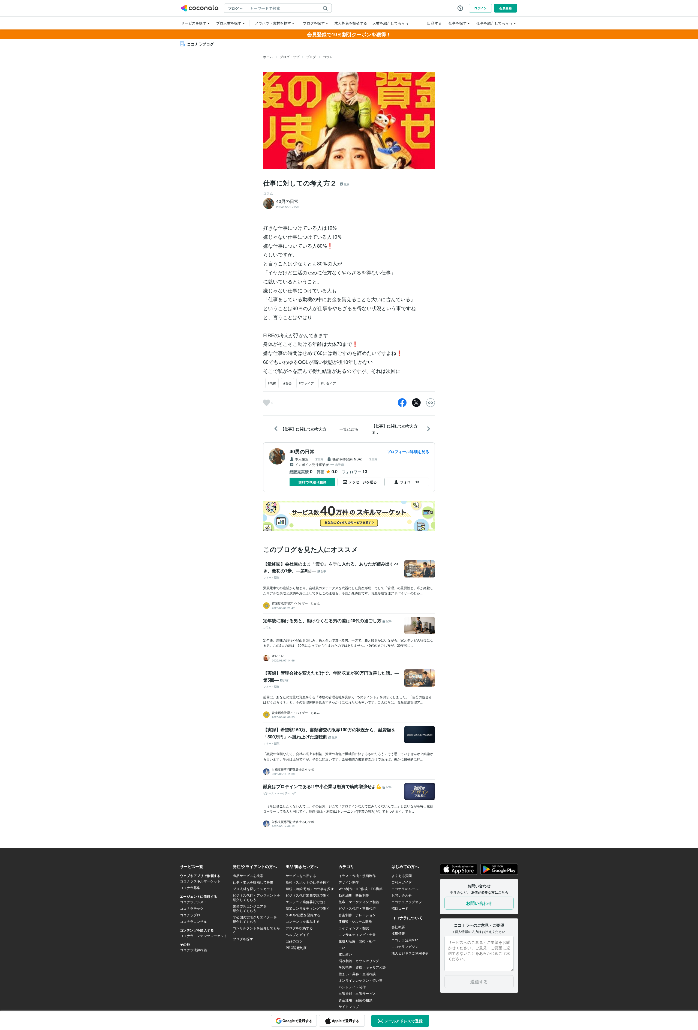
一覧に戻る (349, 429)
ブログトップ (289, 56)
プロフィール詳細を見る (408, 451)
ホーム (268, 56)
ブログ (311, 56)
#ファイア (306, 383)
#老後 (272, 383)
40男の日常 (302, 451)
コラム (328, 56)
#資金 (287, 383)
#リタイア (328, 383)
